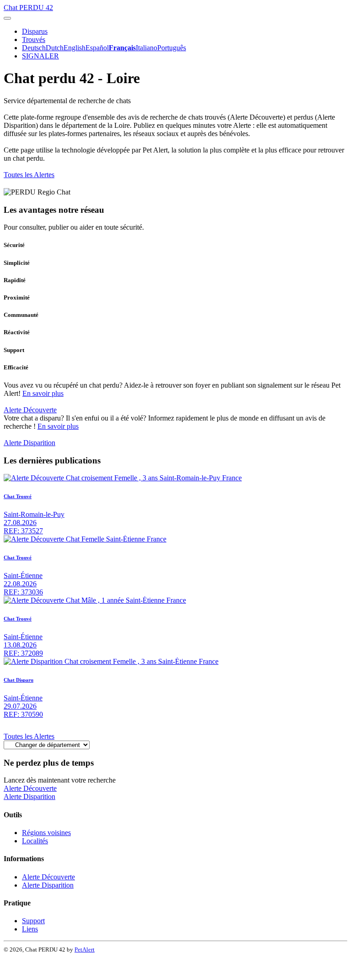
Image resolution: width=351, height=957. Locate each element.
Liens (30, 929)
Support (33, 921)
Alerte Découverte (30, 410)
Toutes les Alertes (29, 175)
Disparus (35, 31)
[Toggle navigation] (7, 18)
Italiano (146, 48)
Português (171, 48)
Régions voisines (46, 832)
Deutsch (34, 48)
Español (97, 48)
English (74, 48)
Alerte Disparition (29, 443)
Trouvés (33, 39)
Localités (35, 841)
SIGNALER (40, 56)
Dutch (55, 48)
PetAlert (84, 949)
